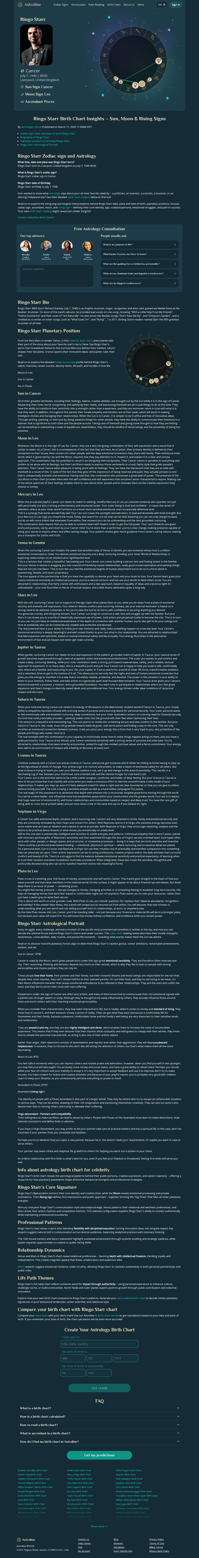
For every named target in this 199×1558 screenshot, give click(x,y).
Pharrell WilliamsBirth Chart (32, 1482)
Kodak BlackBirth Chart (79, 1516)
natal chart (116, 933)
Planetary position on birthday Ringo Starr (45, 141)
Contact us (83, 1539)
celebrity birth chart (80, 340)
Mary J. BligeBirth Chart (79, 1474)
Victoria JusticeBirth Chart (80, 1504)
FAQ (80, 1547)
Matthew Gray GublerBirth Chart (133, 1516)
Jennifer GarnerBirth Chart (80, 1520)
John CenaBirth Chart (127, 1520)
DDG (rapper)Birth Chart (80, 1487)
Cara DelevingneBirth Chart (32, 1508)
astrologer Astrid (31, 127)
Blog (116, 1539)
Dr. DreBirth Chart (27, 1520)
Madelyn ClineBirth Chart (129, 1482)
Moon (21, 1266)
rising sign (64, 207)
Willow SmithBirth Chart (79, 1512)
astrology (54, 193)
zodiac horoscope (65, 362)
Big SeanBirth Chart (77, 1499)
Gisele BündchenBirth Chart (32, 1495)
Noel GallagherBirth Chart (129, 1478)
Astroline (28, 1539)
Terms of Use (156, 1543)
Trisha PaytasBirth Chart (80, 1478)
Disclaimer (119, 1547)
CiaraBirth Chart (26, 1499)
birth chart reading (41, 211)
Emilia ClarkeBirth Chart (79, 1470)
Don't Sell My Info (123, 1551)
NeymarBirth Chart (126, 1474)
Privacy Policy (156, 1539)
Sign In (176, 4)
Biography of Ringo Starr (35, 137)
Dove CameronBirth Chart (31, 1504)
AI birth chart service (107, 1315)
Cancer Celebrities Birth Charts (36, 217)
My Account (84, 1551)
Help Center (84, 1543)
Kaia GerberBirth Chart (79, 1508)
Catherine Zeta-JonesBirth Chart (132, 1508)
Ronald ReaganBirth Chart (31, 1491)
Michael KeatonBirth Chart (31, 1512)
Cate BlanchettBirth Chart (80, 1482)
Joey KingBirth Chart (28, 1516)
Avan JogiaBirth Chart (127, 1504)
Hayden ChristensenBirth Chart (34, 1478)
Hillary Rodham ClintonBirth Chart (35, 1487)
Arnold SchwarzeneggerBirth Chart (134, 1491)
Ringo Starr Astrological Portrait (39, 144)
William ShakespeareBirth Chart (132, 1499)
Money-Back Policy (159, 1551)
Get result (99, 1388)
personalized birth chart (131, 1298)
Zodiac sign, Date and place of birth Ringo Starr (47, 133)
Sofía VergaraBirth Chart (128, 1470)
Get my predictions (99, 1455)
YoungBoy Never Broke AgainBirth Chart (137, 1495)
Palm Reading (96, 4)
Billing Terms (156, 1547)
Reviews (118, 1543)
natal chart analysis (78, 197)
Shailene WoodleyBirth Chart (33, 1470)
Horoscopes (78, 4)
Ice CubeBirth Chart (77, 1491)
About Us (129, 4)
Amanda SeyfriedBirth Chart (130, 1512)
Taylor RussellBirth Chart (80, 1495)
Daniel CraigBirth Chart (30, 1474)
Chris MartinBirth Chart (128, 1487)
